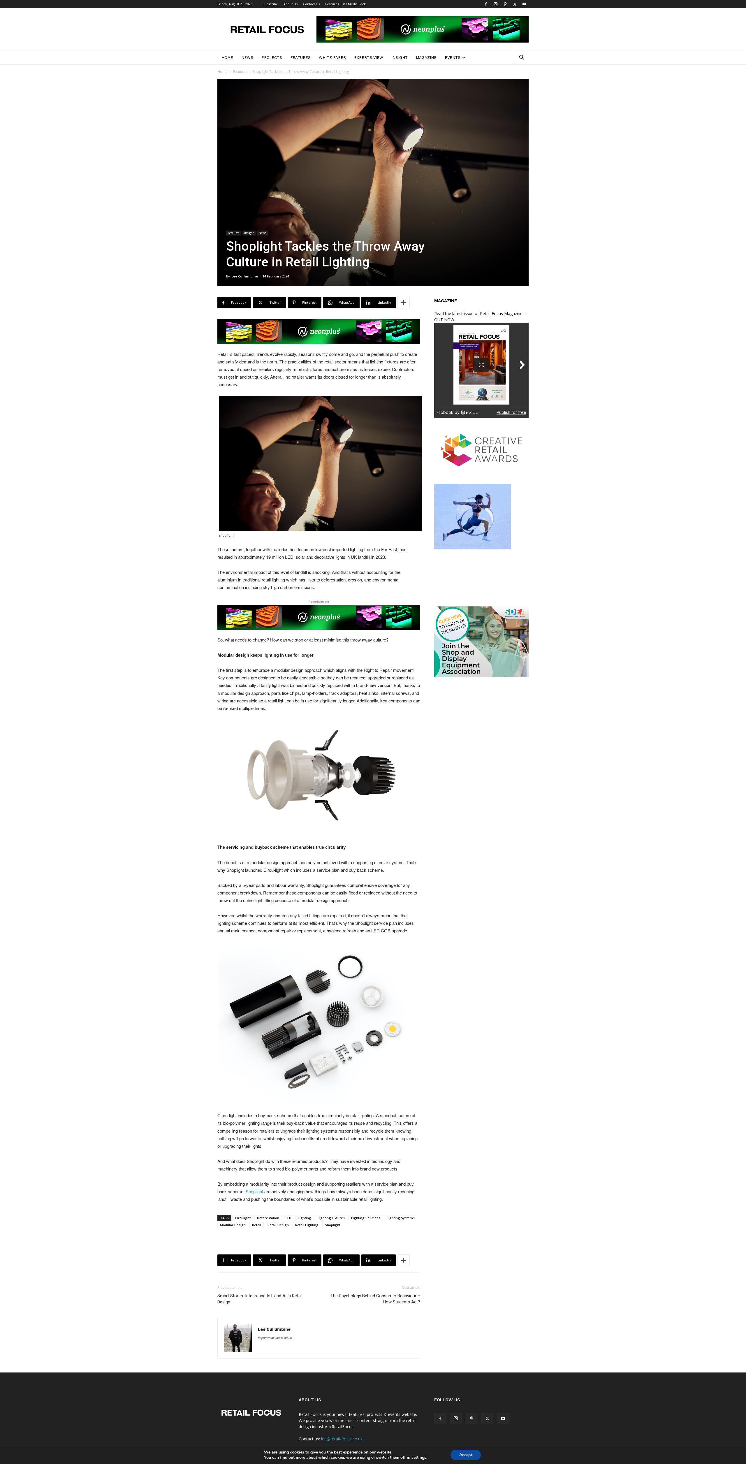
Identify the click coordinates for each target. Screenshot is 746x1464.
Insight (399, 57)
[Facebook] (485, 4)
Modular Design (233, 1225)
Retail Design (278, 1225)
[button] (522, 58)
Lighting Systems (401, 1218)
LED (288, 1218)
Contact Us (311, 4)
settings (418, 1457)
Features (300, 57)
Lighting (304, 1218)
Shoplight (254, 1191)
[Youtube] (524, 4)
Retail (256, 1225)
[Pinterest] (505, 4)
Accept (465, 1455)
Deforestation (268, 1218)
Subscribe (270, 4)
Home (227, 57)
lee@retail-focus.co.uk (342, 1439)
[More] (403, 302)
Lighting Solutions (365, 1218)
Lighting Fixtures (331, 1218)
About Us (291, 4)
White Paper (332, 57)
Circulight (243, 1218)
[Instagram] (495, 4)
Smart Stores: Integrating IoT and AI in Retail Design (259, 1299)
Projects (271, 57)
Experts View (368, 57)
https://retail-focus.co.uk (275, 1337)
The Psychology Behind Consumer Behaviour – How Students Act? (375, 1299)
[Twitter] (514, 4)
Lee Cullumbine (244, 276)
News (247, 57)
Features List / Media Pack (345, 4)
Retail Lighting (307, 1225)
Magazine (426, 57)
